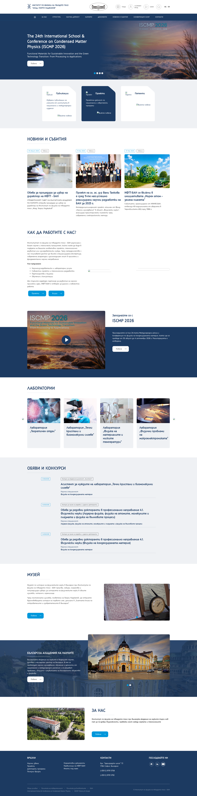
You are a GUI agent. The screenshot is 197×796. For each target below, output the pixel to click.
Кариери (88, 17)
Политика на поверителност (52, 788)
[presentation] (23, 419)
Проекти (35, 293)
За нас (44, 17)
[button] (94, 73)
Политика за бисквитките (76, 788)
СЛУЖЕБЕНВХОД (138, 6)
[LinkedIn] (157, 764)
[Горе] (193, 792)
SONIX (152, 7)
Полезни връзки (34, 771)
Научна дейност (72, 17)
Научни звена (33, 763)
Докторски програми (36, 769)
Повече (119, 349)
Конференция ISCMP (142, 17)
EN (169, 7)
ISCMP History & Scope (82, 791)
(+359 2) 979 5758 (107, 771)
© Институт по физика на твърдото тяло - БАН (151, 790)
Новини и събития (120, 17)
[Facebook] (151, 764)
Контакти (159, 17)
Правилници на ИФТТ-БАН (74, 766)
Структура (56, 17)
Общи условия (32, 788)
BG (165, 7)
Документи (102, 17)
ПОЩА (124, 7)
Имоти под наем (71, 768)
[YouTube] (163, 764)
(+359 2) (103, 775)
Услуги (54, 293)
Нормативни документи (74, 763)
